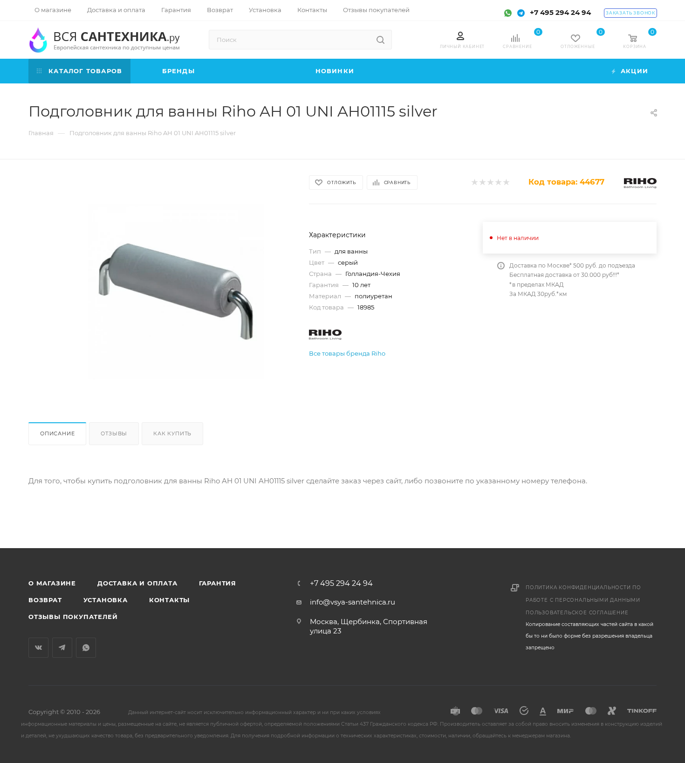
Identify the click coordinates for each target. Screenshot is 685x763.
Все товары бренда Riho (347, 353)
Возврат (45, 600)
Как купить (172, 433)
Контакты (169, 600)
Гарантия (217, 583)
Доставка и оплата (137, 583)
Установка (105, 600)
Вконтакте (38, 648)
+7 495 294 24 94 (560, 12)
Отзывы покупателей (72, 616)
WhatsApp (86, 648)
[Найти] (380, 39)
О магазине (52, 583)
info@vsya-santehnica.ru (352, 602)
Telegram (62, 648)
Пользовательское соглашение (577, 613)
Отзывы (114, 433)
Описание (57, 433)
